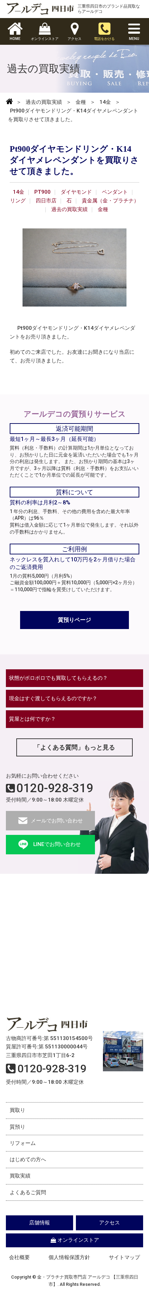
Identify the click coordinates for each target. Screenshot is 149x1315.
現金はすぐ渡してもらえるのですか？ (53, 698)
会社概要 (19, 1257)
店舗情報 (39, 1223)
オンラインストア (78, 1240)
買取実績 (20, 1176)
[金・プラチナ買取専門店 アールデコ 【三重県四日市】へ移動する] (9, 102)
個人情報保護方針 (69, 1257)
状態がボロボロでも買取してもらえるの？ (58, 678)
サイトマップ (124, 1257)
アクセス (109, 1223)
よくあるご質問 (28, 1192)
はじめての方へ (28, 1159)
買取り (17, 1110)
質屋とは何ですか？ (32, 719)
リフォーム (23, 1143)
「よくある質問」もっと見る (74, 747)
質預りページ (74, 620)
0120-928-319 (54, 788)
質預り (17, 1127)
